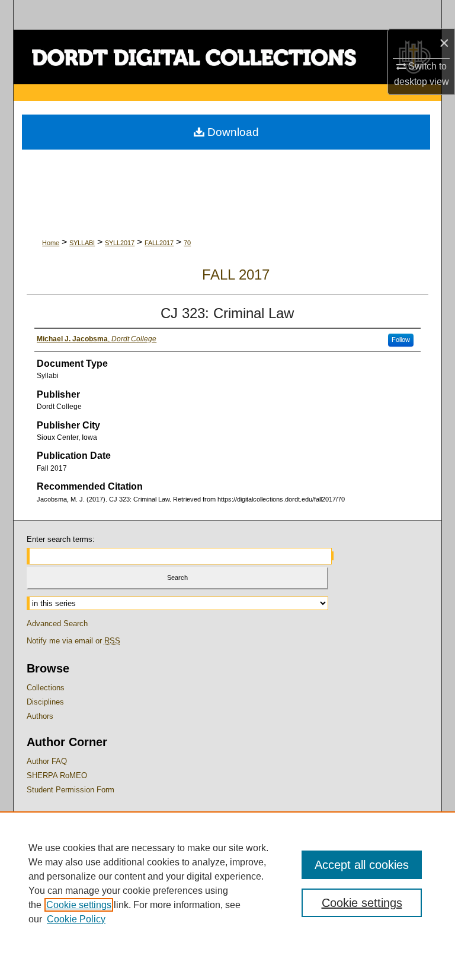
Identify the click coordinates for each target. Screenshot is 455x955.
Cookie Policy (76, 919)
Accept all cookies (362, 864)
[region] (227, 883)
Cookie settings (78, 905)
